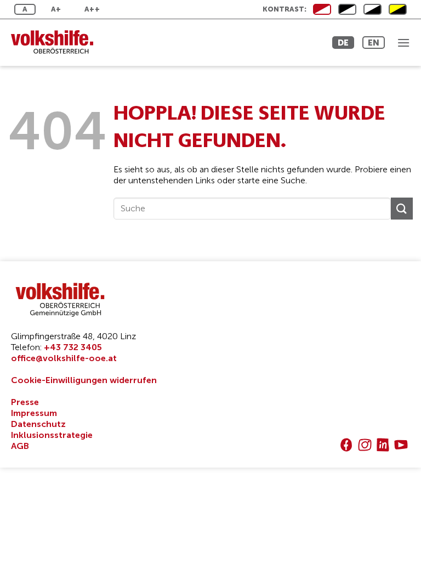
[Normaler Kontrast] (322, 9)
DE (343, 42)
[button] (403, 42)
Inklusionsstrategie (52, 435)
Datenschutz (38, 424)
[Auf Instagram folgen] (365, 445)
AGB (20, 446)
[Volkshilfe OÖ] (57, 42)
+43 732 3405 (73, 347)
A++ (92, 9)
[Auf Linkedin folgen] (383, 445)
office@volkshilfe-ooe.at (64, 358)
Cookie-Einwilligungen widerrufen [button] (84, 380)
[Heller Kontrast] (347, 9)
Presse (25, 402)
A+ (56, 9)
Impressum (34, 413)
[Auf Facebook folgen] (346, 445)
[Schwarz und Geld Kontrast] (398, 9)
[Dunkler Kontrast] (372, 9)
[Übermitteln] (402, 208)
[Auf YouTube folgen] (401, 445)
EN (373, 42)
